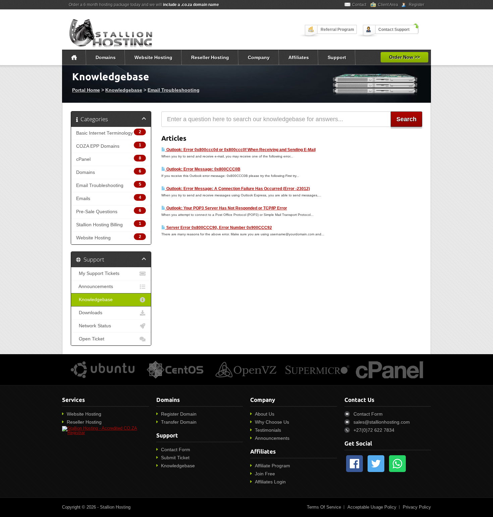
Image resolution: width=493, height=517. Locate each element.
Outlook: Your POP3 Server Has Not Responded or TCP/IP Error (226, 208)
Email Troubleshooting (174, 90)
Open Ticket (90, 338)
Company (259, 57)
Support (337, 57)
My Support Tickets (97, 273)
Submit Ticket (175, 457)
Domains (106, 57)
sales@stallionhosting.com (381, 422)
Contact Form (175, 449)
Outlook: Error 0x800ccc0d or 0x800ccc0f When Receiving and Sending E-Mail (240, 149)
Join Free (265, 473)
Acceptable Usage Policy (371, 507)
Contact (359, 4)
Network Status (93, 325)
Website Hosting (153, 57)
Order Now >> (404, 57)
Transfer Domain (179, 422)
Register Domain (179, 414)
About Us (264, 414)
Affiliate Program (272, 465)
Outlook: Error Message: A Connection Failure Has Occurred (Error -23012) (237, 188)
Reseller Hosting (210, 57)
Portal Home (86, 90)
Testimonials (268, 430)
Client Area (388, 4)
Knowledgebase (123, 90)
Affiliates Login (270, 481)
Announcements (94, 286)
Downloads (89, 312)
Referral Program (337, 29)
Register (416, 4)
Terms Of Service (324, 507)
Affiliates (298, 57)
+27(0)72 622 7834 (373, 430)
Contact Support (393, 29)
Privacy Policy (417, 507)
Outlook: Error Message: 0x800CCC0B (202, 169)
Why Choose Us (272, 422)
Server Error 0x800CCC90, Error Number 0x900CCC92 (218, 227)
